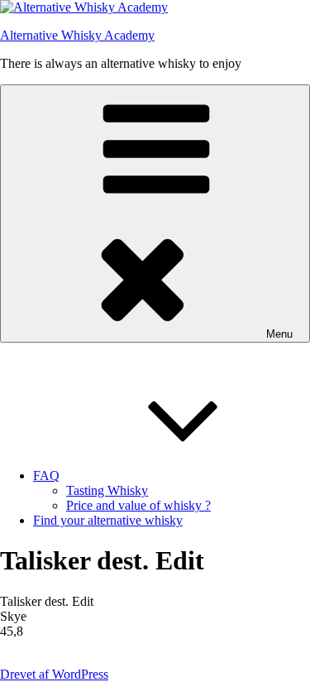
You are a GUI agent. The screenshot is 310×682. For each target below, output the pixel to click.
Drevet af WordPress (54, 674)
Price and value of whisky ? (138, 505)
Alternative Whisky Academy (77, 35)
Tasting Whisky (107, 490)
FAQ (46, 475)
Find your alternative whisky (108, 520)
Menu (279, 334)
